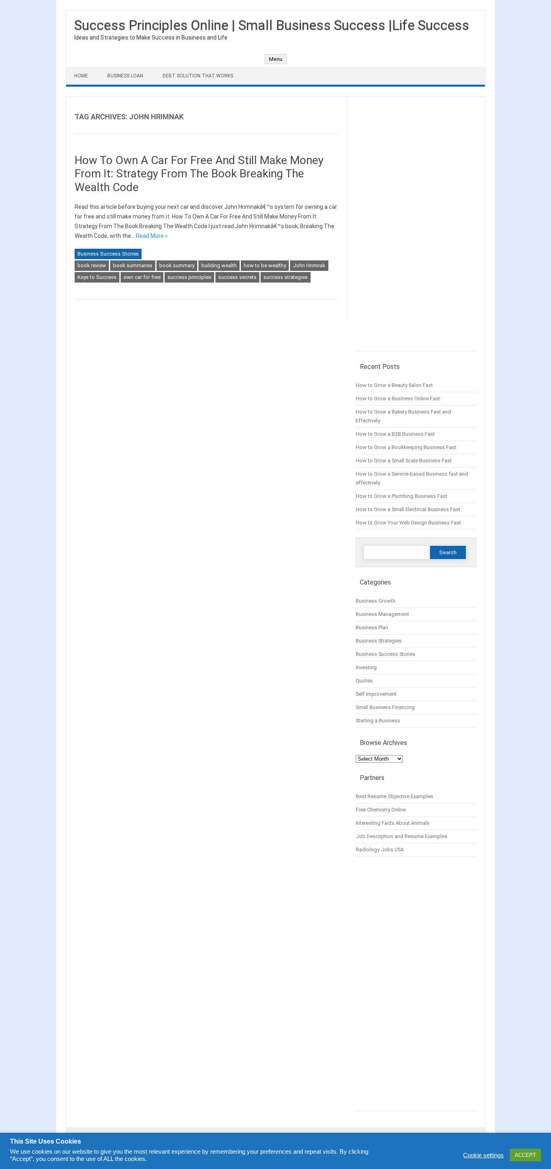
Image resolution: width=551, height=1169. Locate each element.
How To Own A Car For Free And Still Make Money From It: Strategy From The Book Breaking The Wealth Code (199, 174)
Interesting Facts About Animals (393, 823)
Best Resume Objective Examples (394, 796)
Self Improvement (376, 694)
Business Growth (375, 601)
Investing (366, 667)
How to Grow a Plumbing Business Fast (401, 496)
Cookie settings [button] (483, 1155)
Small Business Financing (385, 707)
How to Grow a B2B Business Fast (395, 434)
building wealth (219, 265)
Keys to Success (97, 277)
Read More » (152, 236)
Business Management (382, 614)
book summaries (132, 265)
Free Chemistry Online (381, 810)
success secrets (237, 277)
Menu (275, 59)
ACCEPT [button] (525, 1155)
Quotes (364, 681)
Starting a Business (378, 721)
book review (91, 265)
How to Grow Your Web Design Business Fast (408, 523)
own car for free (142, 277)
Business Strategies (379, 641)
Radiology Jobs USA (380, 850)
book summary (176, 265)
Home (81, 76)
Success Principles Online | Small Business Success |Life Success (271, 25)
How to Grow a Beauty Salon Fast (394, 385)
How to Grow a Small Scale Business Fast (404, 461)
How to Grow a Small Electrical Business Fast (408, 509)
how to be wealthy (265, 265)
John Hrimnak (309, 265)
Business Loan (125, 76)
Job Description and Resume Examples (401, 836)
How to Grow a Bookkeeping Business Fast (406, 447)
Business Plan (372, 627)
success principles (189, 277)
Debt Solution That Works (198, 76)
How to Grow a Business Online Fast (398, 398)
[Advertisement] (416, 228)
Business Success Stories (108, 254)
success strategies (285, 277)
